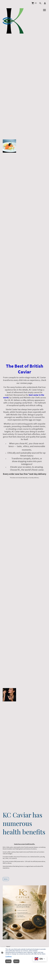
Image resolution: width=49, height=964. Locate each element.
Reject (16, 961)
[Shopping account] (45, 3)
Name (8, 946)
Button (6, 879)
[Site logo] (13, 21)
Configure (8, 956)
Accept (8, 961)
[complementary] (40, 959)
